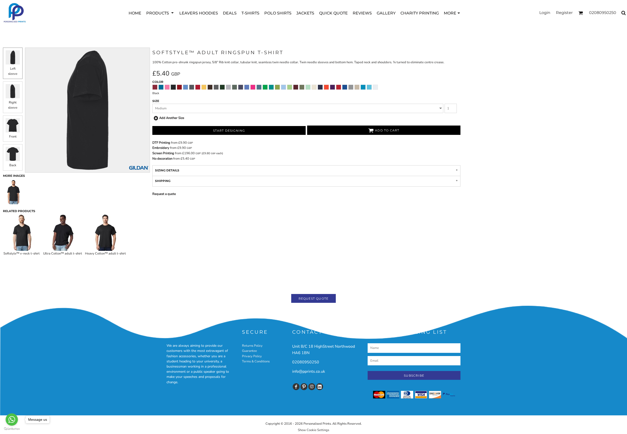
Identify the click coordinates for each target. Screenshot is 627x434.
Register (564, 12)
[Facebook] (296, 386)
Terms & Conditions (256, 361)
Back (12, 165)
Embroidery (160, 148)
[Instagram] (311, 386)
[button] (160, 13)
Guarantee (249, 351)
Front (13, 136)
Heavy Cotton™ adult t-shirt (105, 253)
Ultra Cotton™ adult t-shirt (62, 253)
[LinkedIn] (319, 386)
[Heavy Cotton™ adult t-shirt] (105, 232)
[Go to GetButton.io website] (12, 429)
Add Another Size (171, 118)
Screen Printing (163, 153)
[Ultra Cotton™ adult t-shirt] (62, 232)
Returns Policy (252, 346)
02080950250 (305, 362)
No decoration (162, 158)
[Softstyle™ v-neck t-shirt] (21, 232)
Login (544, 12)
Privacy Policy (252, 356)
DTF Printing (161, 142)
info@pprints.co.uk (308, 371)
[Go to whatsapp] (12, 419)
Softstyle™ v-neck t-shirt (21, 253)
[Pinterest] (304, 386)
